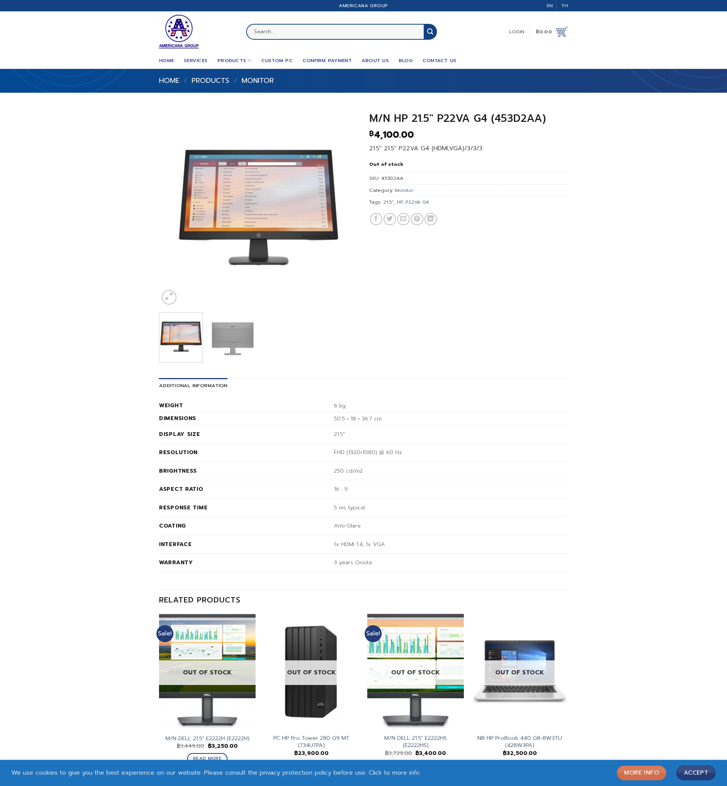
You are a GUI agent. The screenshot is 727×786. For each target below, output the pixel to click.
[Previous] (172, 207)
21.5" (388, 201)
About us (375, 60)
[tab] (193, 385)
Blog (406, 60)
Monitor (258, 80)
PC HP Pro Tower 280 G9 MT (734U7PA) (311, 742)
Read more (207, 758)
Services (195, 60)
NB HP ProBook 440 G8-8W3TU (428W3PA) (519, 742)
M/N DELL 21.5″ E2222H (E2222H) (207, 738)
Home (166, 60)
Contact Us (440, 60)
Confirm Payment (327, 60)
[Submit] (430, 32)
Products (231, 60)
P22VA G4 (417, 201)
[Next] (344, 207)
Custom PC (277, 60)
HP (400, 201)
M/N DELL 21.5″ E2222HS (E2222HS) (415, 742)
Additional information (193, 385)
